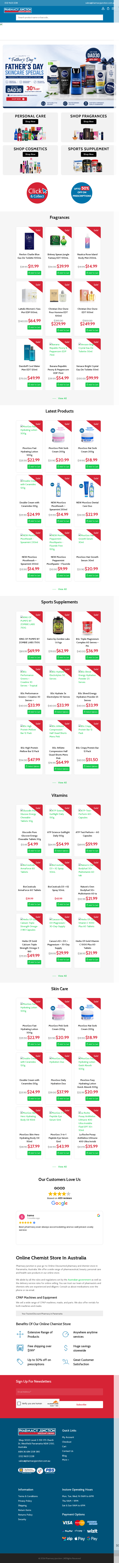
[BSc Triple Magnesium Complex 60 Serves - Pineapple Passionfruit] (87, 623)
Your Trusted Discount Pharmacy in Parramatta (42, 1313)
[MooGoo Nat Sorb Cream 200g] (87, 432)
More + (65, 1459)
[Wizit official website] (92, 1531)
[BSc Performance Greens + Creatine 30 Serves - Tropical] (29, 678)
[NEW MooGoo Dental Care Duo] (87, 487)
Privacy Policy (25, 1500)
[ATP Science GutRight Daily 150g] (58, 817)
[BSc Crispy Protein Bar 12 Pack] (87, 732)
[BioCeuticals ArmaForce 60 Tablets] (29, 871)
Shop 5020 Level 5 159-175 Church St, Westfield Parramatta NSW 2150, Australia (36, 1443)
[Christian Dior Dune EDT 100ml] (87, 293)
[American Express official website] (92, 1523)
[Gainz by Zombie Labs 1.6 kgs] (58, 623)
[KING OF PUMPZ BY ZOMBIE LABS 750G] (29, 623)
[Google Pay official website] (92, 1539)
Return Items (24, 1510)
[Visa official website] (67, 1523)
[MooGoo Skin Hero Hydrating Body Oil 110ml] (29, 1119)
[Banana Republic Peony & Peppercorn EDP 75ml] (58, 350)
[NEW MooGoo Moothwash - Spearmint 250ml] (58, 487)
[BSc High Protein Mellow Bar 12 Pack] (29, 732)
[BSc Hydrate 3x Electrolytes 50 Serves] (58, 678)
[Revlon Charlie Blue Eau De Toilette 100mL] (29, 239)
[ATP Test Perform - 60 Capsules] (87, 817)
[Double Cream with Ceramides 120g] (29, 487)
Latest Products (60, 411)
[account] (103, 8)
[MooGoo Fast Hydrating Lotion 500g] (29, 432)
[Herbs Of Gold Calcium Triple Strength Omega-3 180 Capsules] (29, 925)
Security (22, 1519)
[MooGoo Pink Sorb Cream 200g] (58, 432)
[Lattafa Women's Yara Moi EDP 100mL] (29, 293)
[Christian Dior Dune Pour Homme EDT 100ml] (58, 293)
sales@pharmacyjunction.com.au (100, 3)
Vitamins (59, 795)
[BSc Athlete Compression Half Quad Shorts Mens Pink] (58, 732)
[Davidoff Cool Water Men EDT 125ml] (29, 350)
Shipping (22, 1505)
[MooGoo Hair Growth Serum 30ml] (87, 541)
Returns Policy (25, 1514)
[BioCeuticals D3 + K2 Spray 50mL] (58, 871)
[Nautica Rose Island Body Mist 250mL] (87, 239)
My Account (68, 1437)
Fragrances (59, 217)
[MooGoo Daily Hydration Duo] (58, 1064)
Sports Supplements (59, 601)
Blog (64, 1455)
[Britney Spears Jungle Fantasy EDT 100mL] (58, 239)
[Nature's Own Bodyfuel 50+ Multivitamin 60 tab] (87, 871)
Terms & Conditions (28, 1496)
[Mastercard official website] (80, 1523)
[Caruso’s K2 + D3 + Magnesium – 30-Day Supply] (58, 925)
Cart (64, 1446)
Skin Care (59, 988)
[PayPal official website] (67, 1531)
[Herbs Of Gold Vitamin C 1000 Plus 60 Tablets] (87, 925)
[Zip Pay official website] (67, 1539)
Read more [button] (24, 1240)
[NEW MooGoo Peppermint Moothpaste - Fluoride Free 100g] (58, 541)
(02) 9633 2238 (11, 3)
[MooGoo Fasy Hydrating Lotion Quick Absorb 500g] (87, 1064)
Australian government (79, 1279)
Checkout (66, 1441)
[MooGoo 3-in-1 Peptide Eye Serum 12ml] (58, 1119)
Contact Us (67, 1451)
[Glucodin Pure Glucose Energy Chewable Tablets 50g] (29, 817)
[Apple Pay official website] (80, 1539)
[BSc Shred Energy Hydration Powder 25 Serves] (87, 678)
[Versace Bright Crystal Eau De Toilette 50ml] (87, 350)
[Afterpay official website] (80, 1531)
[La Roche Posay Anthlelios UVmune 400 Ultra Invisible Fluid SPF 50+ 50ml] (87, 1119)
